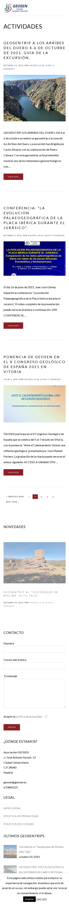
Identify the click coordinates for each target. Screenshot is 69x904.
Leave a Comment (54, 235)
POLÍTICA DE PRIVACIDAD (21, 816)
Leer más (13, 177)
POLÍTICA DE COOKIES (19, 824)
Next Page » (12, 502)
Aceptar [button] (29, 899)
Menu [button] (62, 7)
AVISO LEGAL (12, 808)
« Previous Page (15, 496)
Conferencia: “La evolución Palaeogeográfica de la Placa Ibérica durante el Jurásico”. (34, 218)
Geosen (16, 8)
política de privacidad (29, 716)
